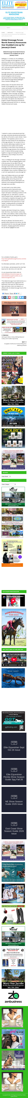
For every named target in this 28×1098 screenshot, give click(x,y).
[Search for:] (14, 27)
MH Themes (14, 1096)
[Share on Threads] (25, 297)
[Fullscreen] (24, 665)
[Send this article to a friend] (11, 297)
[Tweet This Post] (5, 297)
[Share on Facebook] (3, 297)
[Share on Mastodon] (18, 297)
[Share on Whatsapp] (16, 297)
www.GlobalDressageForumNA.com (11, 276)
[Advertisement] (14, 118)
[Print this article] (14, 297)
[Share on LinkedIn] (7, 297)
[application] (14, 660)
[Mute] (22, 665)
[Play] (3, 665)
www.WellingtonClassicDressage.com (12, 274)
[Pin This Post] (9, 297)
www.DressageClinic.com (8, 277)
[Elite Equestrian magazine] (14, 8)
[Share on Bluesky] (23, 297)
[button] (26, 24)
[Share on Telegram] (21, 297)
